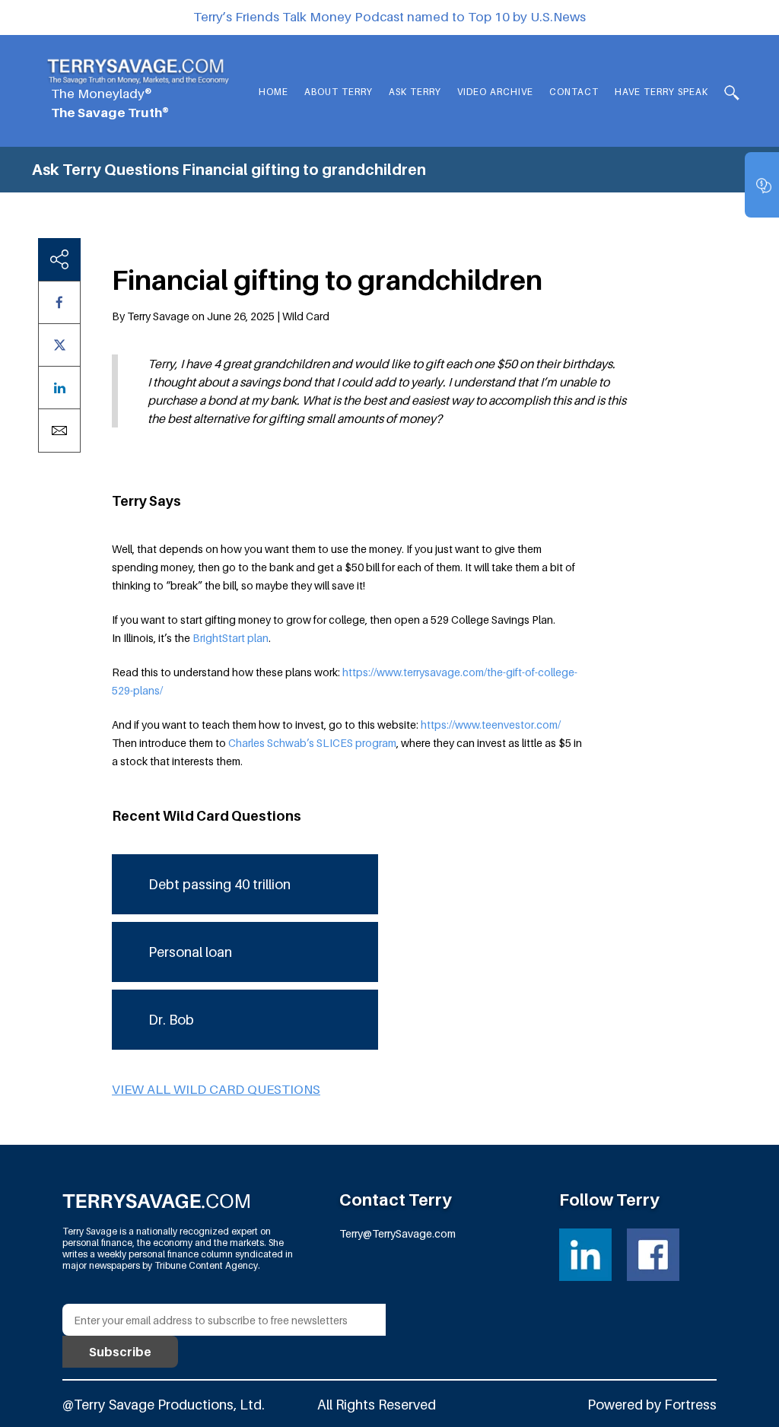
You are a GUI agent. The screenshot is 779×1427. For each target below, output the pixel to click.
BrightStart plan (230, 637)
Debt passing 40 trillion (219, 884)
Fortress (690, 1405)
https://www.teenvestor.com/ (491, 724)
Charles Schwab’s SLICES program (312, 742)
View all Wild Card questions (216, 1089)
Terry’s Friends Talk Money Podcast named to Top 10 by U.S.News (389, 16)
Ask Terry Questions (105, 169)
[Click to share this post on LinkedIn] (59, 387)
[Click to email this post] (59, 430)
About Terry (338, 91)
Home (273, 91)
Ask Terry (415, 91)
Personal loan (190, 952)
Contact (574, 91)
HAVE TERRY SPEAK (661, 91)
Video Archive (495, 91)
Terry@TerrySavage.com (397, 1233)
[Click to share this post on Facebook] (59, 302)
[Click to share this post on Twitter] (59, 345)
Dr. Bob (171, 1020)
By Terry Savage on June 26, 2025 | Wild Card (220, 316)
